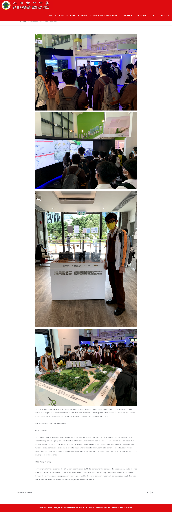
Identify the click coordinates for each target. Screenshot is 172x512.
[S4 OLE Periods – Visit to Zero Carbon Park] (143, 492)
